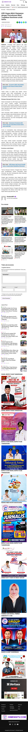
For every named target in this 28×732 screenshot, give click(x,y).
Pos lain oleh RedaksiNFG (12, 198)
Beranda (3, 9)
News (18, 5)
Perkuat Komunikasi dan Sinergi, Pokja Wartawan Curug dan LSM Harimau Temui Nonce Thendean (9, 310)
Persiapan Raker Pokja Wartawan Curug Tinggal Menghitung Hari (9, 368)
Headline (8, 5)
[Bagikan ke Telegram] (26, 22)
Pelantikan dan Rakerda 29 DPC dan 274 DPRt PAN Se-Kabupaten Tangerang (9, 318)
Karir (19, 708)
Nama (4, 287)
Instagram (3, 706)
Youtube (3, 711)
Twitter (2, 708)
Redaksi (11, 704)
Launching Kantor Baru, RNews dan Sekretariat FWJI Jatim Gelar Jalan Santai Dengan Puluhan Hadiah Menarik (9, 352)
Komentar (6, 274)
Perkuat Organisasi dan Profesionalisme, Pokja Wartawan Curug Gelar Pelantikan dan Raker (9, 343)
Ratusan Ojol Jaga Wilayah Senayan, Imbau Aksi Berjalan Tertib (8, 360)
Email (16, 287)
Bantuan (20, 704)
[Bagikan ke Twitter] (22, 22)
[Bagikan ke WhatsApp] (24, 22)
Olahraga (23, 5)
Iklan (19, 706)
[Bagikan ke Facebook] (19, 22)
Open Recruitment (14, 710)
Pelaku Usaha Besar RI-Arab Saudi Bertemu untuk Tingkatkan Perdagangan (7, 257)
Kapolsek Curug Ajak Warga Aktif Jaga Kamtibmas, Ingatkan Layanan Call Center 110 (9, 326)
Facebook (3, 704)
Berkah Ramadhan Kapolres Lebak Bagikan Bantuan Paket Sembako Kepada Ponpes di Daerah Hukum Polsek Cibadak (20, 219)
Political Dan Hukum (10, 9)
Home (2, 5)
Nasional (13, 5)
